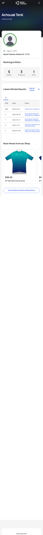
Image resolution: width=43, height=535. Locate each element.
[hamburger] (3, 3)
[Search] (39, 2)
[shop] (19, 167)
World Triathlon (21, 3)
